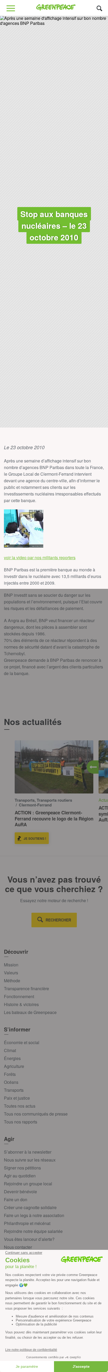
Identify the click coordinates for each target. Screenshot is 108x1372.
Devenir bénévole (20, 1192)
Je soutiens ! (35, 838)
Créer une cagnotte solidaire (30, 1207)
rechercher (58, 920)
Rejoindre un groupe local (28, 1184)
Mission (11, 965)
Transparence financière (26, 988)
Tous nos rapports (20, 1122)
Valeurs (11, 973)
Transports (14, 1090)
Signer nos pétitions (22, 1168)
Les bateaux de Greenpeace (30, 1012)
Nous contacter (18, 1247)
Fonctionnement (19, 996)
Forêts (10, 1074)
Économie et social (21, 1042)
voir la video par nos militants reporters (39, 557)
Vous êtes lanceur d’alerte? (29, 1239)
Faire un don (15, 1199)
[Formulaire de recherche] (99, 8)
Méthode (12, 981)
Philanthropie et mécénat (27, 1223)
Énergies (12, 1058)
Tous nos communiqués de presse (36, 1114)
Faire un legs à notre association (34, 1215)
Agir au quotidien (20, 1176)
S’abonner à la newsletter (27, 1152)
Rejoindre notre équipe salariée (33, 1231)
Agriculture (14, 1066)
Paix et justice (17, 1098)
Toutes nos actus (19, 1106)
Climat (10, 1050)
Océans (11, 1082)
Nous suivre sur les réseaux (30, 1160)
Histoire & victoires (21, 1004)
